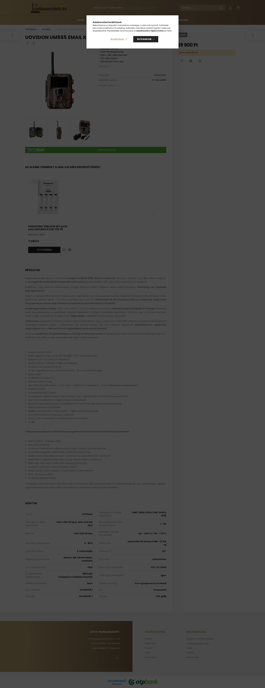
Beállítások (117, 39)
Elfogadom (144, 39)
